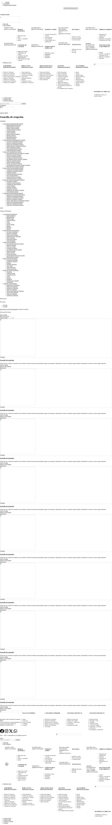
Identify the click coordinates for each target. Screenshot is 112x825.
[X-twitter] (11, 731)
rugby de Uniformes (12, 294)
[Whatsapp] (15, 731)
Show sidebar (3, 315)
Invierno (9, 277)
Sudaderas (9, 279)
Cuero (8, 276)
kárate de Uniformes (12, 233)
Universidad (10, 282)
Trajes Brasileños (11, 241)
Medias (8, 226)
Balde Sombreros (11, 215)
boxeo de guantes (11, 246)
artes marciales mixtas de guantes (15, 243)
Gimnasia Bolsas (11, 220)
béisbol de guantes (11, 245)
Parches (9, 229)
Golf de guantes (11, 252)
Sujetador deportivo (12, 264)
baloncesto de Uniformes (13, 285)
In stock (5, 306)
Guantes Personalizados (9, 242)
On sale (5, 305)
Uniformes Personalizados (10, 283)
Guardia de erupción (12, 261)
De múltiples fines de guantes (14, 249)
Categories (2, 121)
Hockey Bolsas (10, 224)
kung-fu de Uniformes (12, 235)
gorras (8, 221)
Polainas (9, 263)
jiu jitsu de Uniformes (12, 232)
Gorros (8, 223)
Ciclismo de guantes (12, 248)
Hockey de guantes (11, 254)
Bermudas (9, 272)
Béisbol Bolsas (10, 217)
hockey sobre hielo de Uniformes (15, 291)
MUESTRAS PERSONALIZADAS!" (70, 8)
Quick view (3, 368)
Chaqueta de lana (11, 274)
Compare (5, 823)
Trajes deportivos (11, 267)
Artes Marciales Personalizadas (11, 230)
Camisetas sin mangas (12, 260)
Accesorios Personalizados (10, 214)
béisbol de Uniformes (12, 286)
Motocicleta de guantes (12, 257)
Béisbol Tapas (10, 218)
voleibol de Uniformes (12, 295)
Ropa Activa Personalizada (10, 258)
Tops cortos (10, 266)
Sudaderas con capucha (13, 280)
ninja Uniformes (11, 238)
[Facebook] (2, 731)
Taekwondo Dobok (12, 239)
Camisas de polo (11, 273)
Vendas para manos (12, 269)
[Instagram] (6, 731)
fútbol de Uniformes (12, 289)
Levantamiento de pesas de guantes (16, 255)
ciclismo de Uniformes (12, 288)
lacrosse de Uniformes (12, 292)
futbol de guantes (11, 251)
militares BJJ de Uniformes (13, 236)
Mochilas (9, 227)
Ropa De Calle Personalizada (10, 270)
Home (2, 309)
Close (1, 208)
